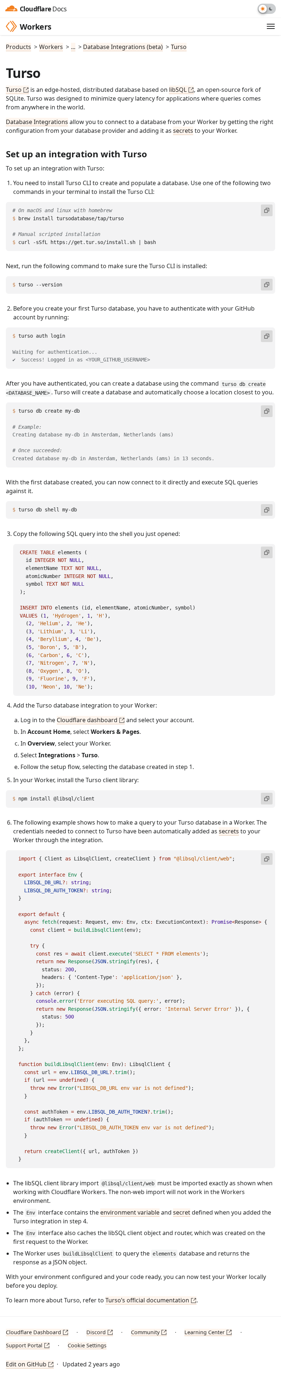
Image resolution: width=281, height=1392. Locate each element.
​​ (3, 152)
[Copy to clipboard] (267, 210)
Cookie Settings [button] (87, 1345)
